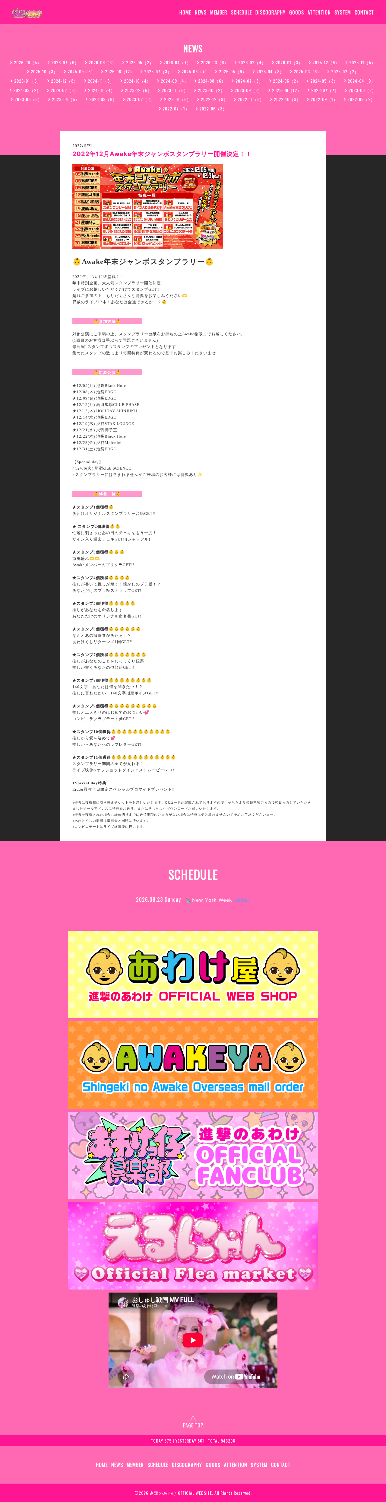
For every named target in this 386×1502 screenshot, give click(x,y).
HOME (185, 12)
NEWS (201, 12)
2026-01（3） (289, 62)
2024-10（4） (137, 81)
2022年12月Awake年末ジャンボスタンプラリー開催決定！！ (162, 154)
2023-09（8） (248, 90)
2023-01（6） (177, 99)
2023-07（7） (325, 90)
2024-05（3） (324, 81)
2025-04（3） (270, 71)
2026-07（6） (65, 62)
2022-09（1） (324, 99)
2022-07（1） (176, 108)
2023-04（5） (66, 99)
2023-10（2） (211, 90)
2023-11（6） (175, 90)
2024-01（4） (101, 90)
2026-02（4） (252, 62)
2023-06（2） (362, 90)
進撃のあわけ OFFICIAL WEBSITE (181, 1493)
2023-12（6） (138, 90)
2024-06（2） (287, 81)
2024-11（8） (101, 81)
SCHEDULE (241, 12)
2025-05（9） (233, 71)
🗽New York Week (218, 900)
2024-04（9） (361, 81)
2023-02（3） (140, 99)
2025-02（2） (345, 71)
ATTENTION (319, 12)
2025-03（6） (307, 71)
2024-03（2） (27, 90)
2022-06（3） (213, 108)
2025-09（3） (81, 71)
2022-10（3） (287, 99)
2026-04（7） (177, 62)
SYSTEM (342, 12)
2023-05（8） (28, 99)
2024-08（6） (212, 81)
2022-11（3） (251, 99)
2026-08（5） (28, 62)
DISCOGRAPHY (270, 12)
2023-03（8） (103, 99)
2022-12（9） (214, 99)
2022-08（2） (361, 99)
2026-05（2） (140, 62)
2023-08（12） (287, 90)
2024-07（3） (249, 81)
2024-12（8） (64, 81)
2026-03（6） (215, 62)
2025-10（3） (44, 71)
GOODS (296, 12)
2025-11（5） (362, 62)
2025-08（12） (119, 71)
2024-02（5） (64, 90)
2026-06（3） (102, 62)
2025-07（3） (158, 71)
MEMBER (218, 12)
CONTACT (364, 12)
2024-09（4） (174, 81)
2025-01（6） (27, 81)
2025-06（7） (195, 71)
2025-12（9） (326, 62)
